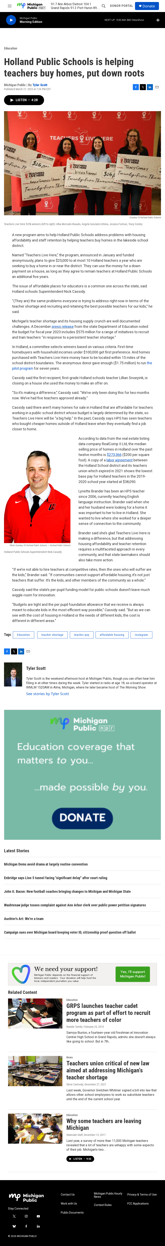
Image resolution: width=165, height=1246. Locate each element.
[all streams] (159, 20)
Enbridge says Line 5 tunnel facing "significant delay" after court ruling (55, 878)
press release (63, 326)
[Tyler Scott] (13, 674)
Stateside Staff (74, 1134)
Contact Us (68, 1194)
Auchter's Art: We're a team (23, 919)
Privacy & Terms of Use (142, 1194)
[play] (11, 20)
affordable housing (112, 634)
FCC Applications (138, 1203)
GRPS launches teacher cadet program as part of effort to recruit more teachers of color (108, 1012)
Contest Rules (103, 1205)
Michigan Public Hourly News (108, 1195)
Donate (148, 6)
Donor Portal (121, 5)
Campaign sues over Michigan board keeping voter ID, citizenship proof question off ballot (70, 932)
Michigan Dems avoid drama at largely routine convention (46, 864)
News (69, 1057)
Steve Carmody (74, 1084)
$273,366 (114, 455)
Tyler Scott (40, 85)
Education (10, 48)
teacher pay (81, 634)
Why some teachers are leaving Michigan (103, 1124)
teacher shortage (52, 634)
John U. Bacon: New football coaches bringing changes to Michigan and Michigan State (67, 891)
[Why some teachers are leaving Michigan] (35, 1129)
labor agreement (119, 460)
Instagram (141, 634)
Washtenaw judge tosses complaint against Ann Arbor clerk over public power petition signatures (75, 905)
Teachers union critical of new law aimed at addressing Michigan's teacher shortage (107, 1070)
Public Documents (72, 1212)
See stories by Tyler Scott (47, 693)
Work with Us (69, 1203)
